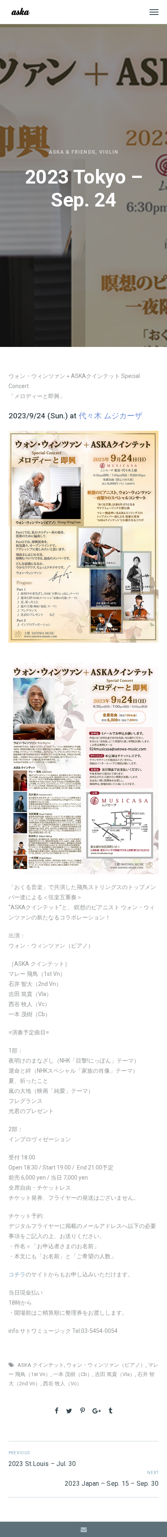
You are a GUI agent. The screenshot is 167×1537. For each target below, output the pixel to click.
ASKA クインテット (40, 1365)
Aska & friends (72, 152)
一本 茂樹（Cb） (72, 1374)
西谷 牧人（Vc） (62, 1383)
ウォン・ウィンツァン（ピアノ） (106, 1365)
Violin (108, 152)
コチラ (17, 1274)
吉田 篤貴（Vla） (115, 1374)
